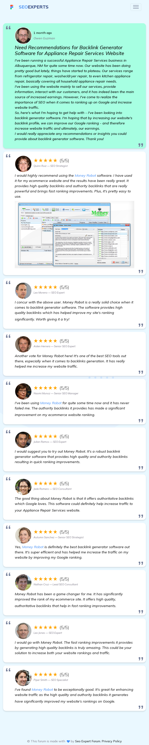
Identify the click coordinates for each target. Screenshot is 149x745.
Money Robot (85, 175)
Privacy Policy (112, 741)
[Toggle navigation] (136, 7)
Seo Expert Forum (87, 741)
